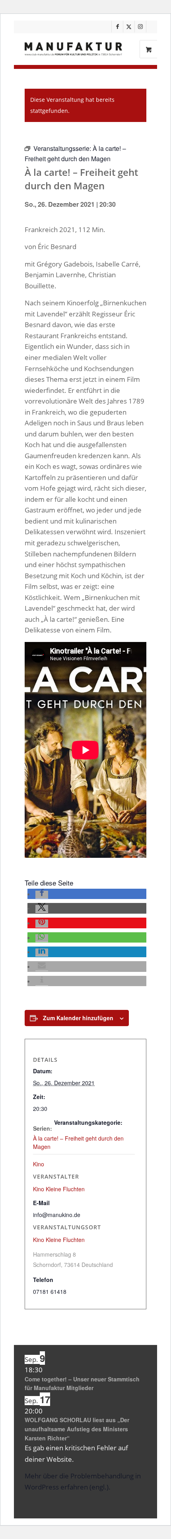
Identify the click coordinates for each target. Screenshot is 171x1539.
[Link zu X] (128, 26)
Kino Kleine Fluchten (59, 1240)
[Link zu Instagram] (140, 26)
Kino (38, 1164)
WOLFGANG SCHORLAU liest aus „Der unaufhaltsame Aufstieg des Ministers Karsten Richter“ (77, 1429)
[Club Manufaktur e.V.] (73, 49)
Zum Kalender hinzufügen (78, 1018)
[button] (41, 895)
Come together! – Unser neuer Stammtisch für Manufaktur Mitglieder (82, 1383)
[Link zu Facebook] (117, 26)
